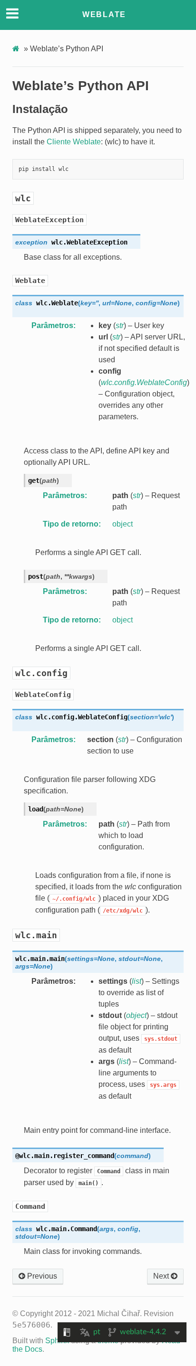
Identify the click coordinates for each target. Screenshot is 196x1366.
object (122, 524)
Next (162, 1276)
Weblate (104, 14)
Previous (41, 1276)
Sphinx (57, 1341)
